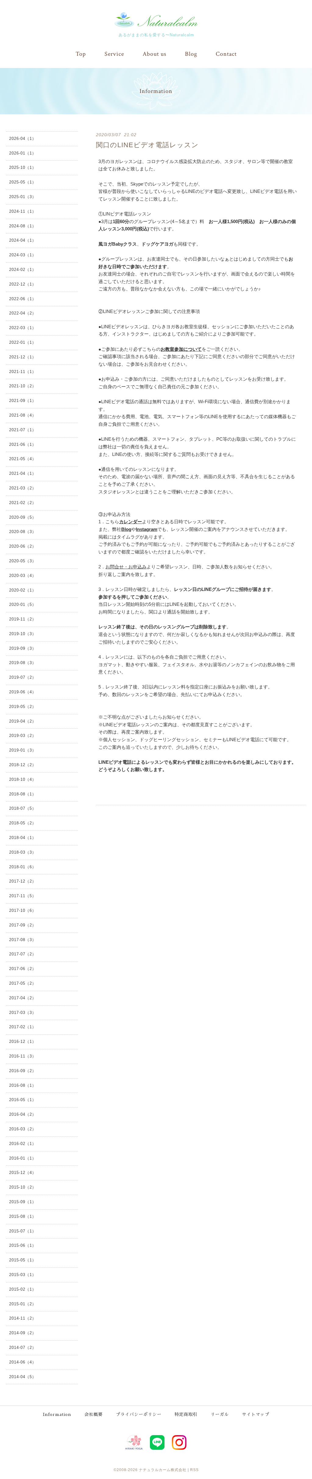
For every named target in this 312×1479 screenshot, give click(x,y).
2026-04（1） (22, 138)
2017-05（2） (22, 983)
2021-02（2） (22, 502)
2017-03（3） (22, 1012)
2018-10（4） (22, 779)
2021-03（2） (22, 488)
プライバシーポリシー (138, 1414)
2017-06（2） (22, 968)
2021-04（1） (22, 473)
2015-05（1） (22, 1260)
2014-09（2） (22, 1333)
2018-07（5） (22, 808)
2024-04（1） (22, 240)
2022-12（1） (22, 284)
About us (154, 54)
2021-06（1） (22, 444)
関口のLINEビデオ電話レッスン (147, 145)
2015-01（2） (22, 1304)
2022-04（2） (22, 313)
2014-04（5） (22, 1376)
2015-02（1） (22, 1289)
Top (81, 54)
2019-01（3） (22, 750)
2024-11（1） (22, 211)
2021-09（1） (22, 400)
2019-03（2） (22, 735)
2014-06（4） (22, 1362)
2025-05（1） (22, 182)
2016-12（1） (22, 1041)
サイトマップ (255, 1414)
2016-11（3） (22, 1056)
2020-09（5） (22, 517)
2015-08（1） (22, 1216)
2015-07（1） (22, 1231)
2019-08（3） (22, 662)
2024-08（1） (22, 226)
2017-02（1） (22, 1027)
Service (114, 54)
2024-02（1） (22, 269)
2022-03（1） (22, 327)
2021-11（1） (22, 371)
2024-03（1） (22, 255)
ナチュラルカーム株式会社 (162, 1470)
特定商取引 (186, 1414)
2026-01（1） (22, 153)
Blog (191, 54)
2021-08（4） (22, 415)
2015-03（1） (22, 1274)
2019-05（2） (22, 706)
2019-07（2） (22, 677)
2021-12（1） (22, 357)
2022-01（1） (22, 342)
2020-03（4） (22, 575)
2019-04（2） (22, 721)
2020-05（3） (22, 561)
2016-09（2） (22, 1070)
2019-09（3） (22, 648)
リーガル (220, 1414)
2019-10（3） (22, 633)
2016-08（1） (22, 1085)
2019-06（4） (22, 692)
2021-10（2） (22, 386)
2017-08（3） (22, 939)
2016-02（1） (22, 1143)
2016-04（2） (22, 1114)
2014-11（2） (22, 1318)
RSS (194, 1470)
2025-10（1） (22, 167)
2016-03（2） (22, 1129)
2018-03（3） (22, 852)
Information (57, 1414)
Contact (226, 54)
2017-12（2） (22, 881)
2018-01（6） (22, 867)
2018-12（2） (22, 765)
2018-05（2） (22, 823)
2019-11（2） (22, 619)
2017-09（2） (22, 925)
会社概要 (93, 1414)
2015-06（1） (22, 1245)
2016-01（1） (22, 1158)
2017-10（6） (22, 910)
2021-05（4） (22, 459)
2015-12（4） (22, 1172)
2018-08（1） (22, 794)
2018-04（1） (22, 837)
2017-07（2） (22, 954)
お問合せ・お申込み (126, 566)
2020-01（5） (22, 604)
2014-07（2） (22, 1347)
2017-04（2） (22, 998)
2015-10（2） (22, 1187)
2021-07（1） (22, 430)
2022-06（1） (22, 299)
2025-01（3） (22, 196)
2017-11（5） (22, 896)
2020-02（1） (22, 590)
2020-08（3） (22, 531)
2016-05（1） (22, 1099)
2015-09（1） (22, 1202)
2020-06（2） (22, 546)
